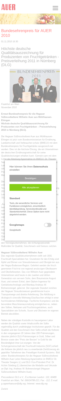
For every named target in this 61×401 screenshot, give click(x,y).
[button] (30, 178)
